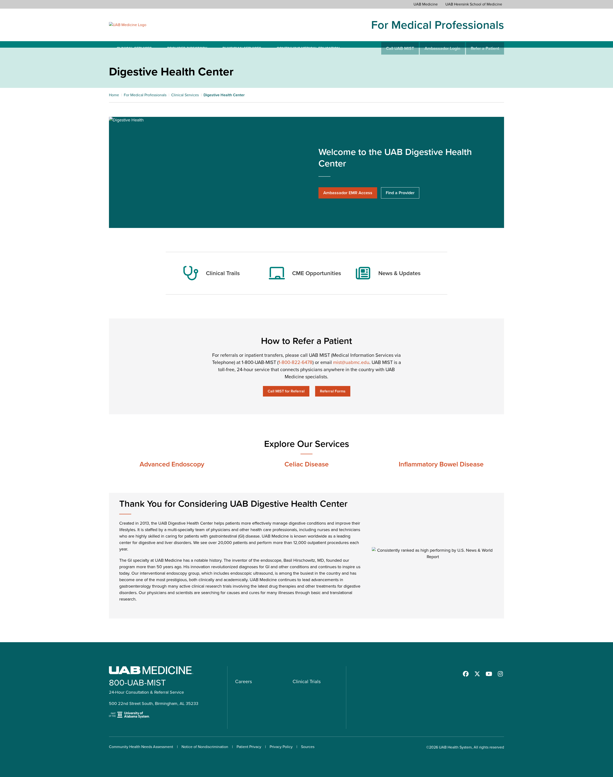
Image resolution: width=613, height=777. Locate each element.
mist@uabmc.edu (351, 362)
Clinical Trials (307, 681)
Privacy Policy (281, 746)
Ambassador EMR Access (347, 193)
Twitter (477, 674)
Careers (243, 681)
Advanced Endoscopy (172, 464)
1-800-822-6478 (295, 362)
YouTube (489, 674)
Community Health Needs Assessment (141, 746)
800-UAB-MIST (137, 682)
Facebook (466, 674)
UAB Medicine (426, 4)
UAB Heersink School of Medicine (473, 4)
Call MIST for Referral (286, 391)
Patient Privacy (249, 746)
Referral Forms (333, 391)
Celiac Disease (306, 464)
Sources (307, 746)
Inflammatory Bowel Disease (441, 464)
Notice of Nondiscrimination (205, 746)
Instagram (500, 674)
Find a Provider (400, 193)
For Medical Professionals (437, 24)
